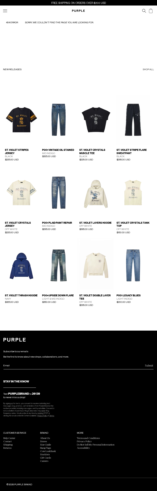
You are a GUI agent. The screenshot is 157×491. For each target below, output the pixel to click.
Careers (44, 460)
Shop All (148, 69)
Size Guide (45, 444)
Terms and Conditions (88, 438)
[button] (144, 10)
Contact (7, 441)
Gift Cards (45, 457)
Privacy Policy (42, 415)
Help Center (9, 438)
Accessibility (83, 447)
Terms (51, 415)
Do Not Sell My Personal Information (95, 444)
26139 (36, 393)
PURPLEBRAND (18, 393)
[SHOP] (5, 11)
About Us (45, 438)
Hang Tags (45, 447)
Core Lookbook (48, 451)
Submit (149, 365)
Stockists (45, 454)
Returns (7, 447)
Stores (43, 441)
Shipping (8, 444)
